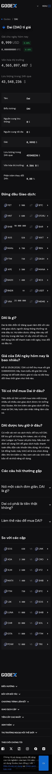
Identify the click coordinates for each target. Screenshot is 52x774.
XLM (10, 570)
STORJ (41, 216)
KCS (41, 280)
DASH (41, 259)
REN (41, 248)
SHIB (9, 227)
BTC (41, 205)
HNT (10, 216)
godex (7, 19)
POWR (10, 644)
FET (10, 205)
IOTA (9, 634)
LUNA (10, 612)
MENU (45, 6)
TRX (41, 644)
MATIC (10, 580)
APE (10, 269)
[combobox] (35, 6)
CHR (10, 623)
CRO (41, 559)
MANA (10, 248)
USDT (41, 291)
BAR (41, 227)
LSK (9, 602)
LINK (41, 549)
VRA (10, 301)
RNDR (10, 291)
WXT (41, 237)
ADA (10, 559)
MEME (41, 301)
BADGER (11, 280)
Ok (43, 763)
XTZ (41, 570)
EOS (10, 549)
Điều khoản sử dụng (12, 766)
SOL (41, 623)
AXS (10, 237)
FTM (9, 259)
